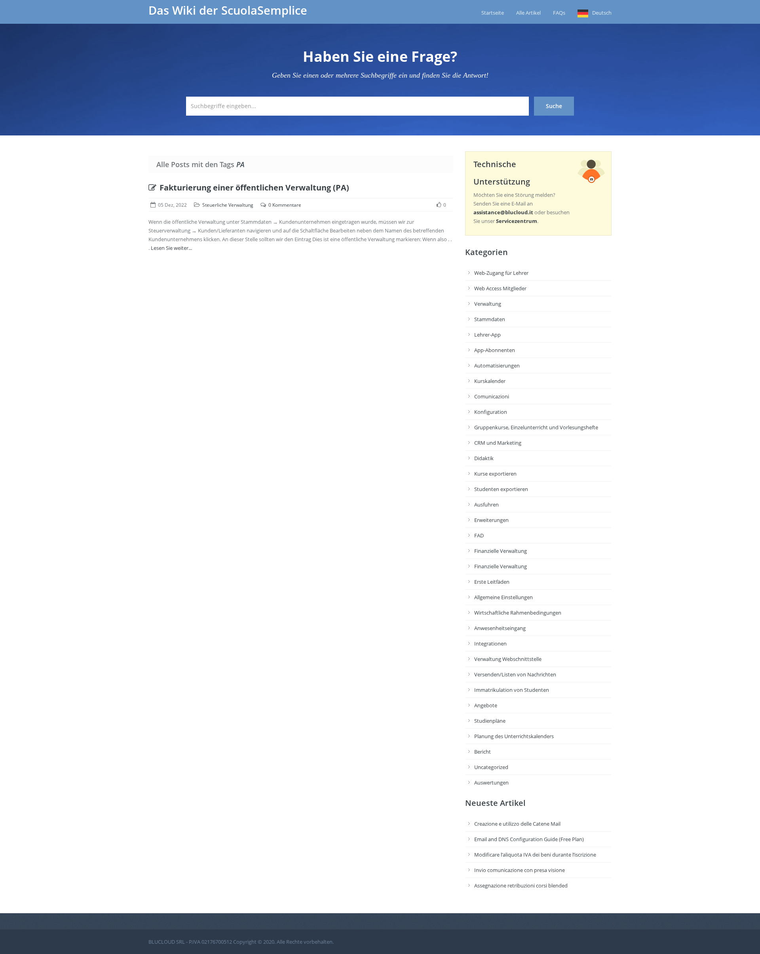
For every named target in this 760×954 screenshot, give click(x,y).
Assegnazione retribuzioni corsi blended (521, 885)
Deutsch (602, 12)
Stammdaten (489, 319)
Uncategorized (491, 767)
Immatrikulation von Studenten (511, 689)
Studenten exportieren (501, 489)
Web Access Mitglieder (500, 288)
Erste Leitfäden (491, 581)
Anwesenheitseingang (500, 628)
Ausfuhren (486, 504)
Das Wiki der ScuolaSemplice (227, 10)
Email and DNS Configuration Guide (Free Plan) (529, 839)
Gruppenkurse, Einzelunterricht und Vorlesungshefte (536, 427)
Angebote (485, 705)
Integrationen (490, 643)
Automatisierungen (497, 365)
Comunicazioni (491, 396)
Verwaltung (487, 303)
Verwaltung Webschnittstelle (508, 659)
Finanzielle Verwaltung (500, 550)
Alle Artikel (528, 12)
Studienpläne (489, 720)
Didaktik (484, 458)
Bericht (482, 751)
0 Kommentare (284, 205)
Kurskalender (489, 381)
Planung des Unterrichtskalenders (514, 736)
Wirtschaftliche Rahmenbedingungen (517, 612)
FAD (479, 535)
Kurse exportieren (495, 473)
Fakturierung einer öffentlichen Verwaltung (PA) (254, 187)
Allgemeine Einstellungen (503, 597)
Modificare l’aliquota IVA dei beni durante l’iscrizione (535, 854)
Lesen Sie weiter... (171, 247)
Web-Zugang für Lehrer (501, 272)
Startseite (492, 12)
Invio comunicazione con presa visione (519, 870)
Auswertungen (491, 782)
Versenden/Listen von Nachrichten (515, 674)
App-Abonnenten (494, 350)
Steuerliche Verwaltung (227, 205)
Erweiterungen (491, 520)
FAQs (559, 12)
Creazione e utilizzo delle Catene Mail (517, 823)
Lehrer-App (487, 334)
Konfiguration (490, 411)
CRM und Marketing (497, 442)
